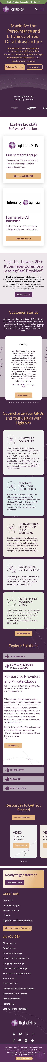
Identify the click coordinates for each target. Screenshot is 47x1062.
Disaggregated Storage (13, 963)
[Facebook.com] (14, 1040)
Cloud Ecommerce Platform (16, 958)
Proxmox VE (8, 1003)
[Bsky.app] (20, 1034)
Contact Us (8, 900)
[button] (42, 9)
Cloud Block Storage (12, 953)
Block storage (9, 943)
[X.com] (27, 1034)
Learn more (33, 67)
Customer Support (11, 905)
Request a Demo (15, 883)
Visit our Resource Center (16, 928)
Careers (6, 915)
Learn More (22, 295)
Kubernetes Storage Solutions (17, 973)
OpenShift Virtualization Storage (18, 988)
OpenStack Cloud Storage (15, 993)
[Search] (36, 9)
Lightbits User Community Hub (17, 920)
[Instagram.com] (26, 1040)
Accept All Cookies (24, 1058)
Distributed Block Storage (15, 968)
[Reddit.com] (32, 1040)
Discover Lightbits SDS (23, 176)
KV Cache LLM (10, 978)
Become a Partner (11, 910)
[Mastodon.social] (14, 1034)
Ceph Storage (9, 948)
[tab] (9, 402)
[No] (44, 1053)
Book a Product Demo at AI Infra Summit (23, 2)
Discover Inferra (23, 238)
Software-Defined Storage (15, 1008)
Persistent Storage (11, 998)
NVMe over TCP (10, 983)
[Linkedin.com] (33, 1034)
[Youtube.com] (19, 1040)
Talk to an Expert (13, 67)
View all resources (22, 818)
